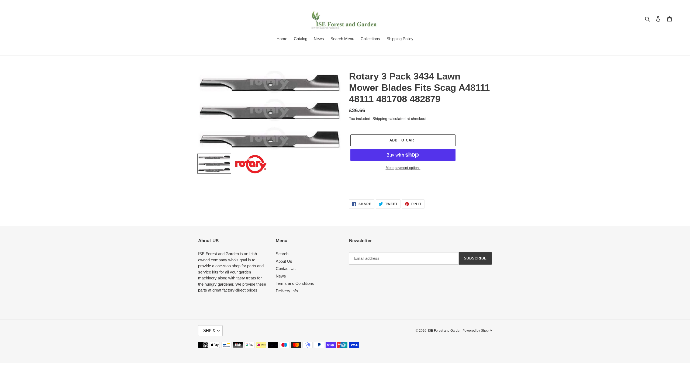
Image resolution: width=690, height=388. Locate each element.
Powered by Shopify (477, 330)
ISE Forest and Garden (444, 330)
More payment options (403, 168)
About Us (284, 261)
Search (282, 253)
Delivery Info (287, 291)
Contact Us (286, 268)
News (281, 276)
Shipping (379, 118)
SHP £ (209, 330)
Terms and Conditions (295, 283)
